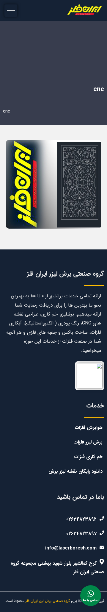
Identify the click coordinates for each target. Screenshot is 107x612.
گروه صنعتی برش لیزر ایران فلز (48, 601)
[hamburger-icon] (11, 10)
